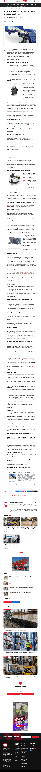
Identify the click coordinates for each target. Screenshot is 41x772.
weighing (33, 366)
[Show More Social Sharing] (14, 21)
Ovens (27, 4)
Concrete (22, 4)
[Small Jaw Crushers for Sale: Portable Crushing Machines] (21, 35)
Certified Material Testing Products (12, 17)
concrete (28, 86)
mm (34, 445)
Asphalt (8, 4)
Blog (25, 6)
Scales (31, 4)
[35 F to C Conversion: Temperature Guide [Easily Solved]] (6, 578)
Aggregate (13, 4)
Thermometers (12, 6)
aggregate (25, 180)
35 (15, 454)
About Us (21, 6)
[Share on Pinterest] (11, 21)
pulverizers (19, 358)
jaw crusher (30, 123)
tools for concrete (29, 358)
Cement (18, 4)
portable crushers (25, 273)
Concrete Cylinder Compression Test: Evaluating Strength (20, 592)
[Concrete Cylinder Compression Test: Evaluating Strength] (6, 594)
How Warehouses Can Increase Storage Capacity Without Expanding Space (21, 652)
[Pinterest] (5, 58)
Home (4, 8)
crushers (24, 113)
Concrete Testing (7, 609)
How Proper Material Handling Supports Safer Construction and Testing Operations (11, 528)
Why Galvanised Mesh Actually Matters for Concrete (16, 628)
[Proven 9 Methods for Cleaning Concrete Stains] (6, 583)
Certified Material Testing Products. (20, 770)
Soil (7, 6)
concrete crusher (10, 260)
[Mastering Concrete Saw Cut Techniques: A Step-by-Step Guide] (6, 588)
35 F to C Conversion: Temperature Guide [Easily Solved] (20, 576)
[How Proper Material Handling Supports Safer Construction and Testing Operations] (12, 521)
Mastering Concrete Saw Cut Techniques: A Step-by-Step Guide (21, 587)
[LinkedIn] (5, 56)
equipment (13, 108)
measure (28, 435)
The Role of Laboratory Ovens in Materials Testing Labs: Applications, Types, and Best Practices (11, 545)
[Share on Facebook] (7, 21)
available (28, 113)
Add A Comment (20, 552)
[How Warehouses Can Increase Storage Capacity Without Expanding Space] (21, 641)
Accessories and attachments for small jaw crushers (17, 344)
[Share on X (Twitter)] (9, 21)
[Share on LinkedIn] (12, 21)
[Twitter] (5, 53)
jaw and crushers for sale (14, 116)
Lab (17, 6)
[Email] (5, 61)
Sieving (36, 4)
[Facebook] (5, 51)
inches (31, 124)
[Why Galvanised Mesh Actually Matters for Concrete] (21, 618)
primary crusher (28, 448)
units (25, 260)
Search (25, 1)
